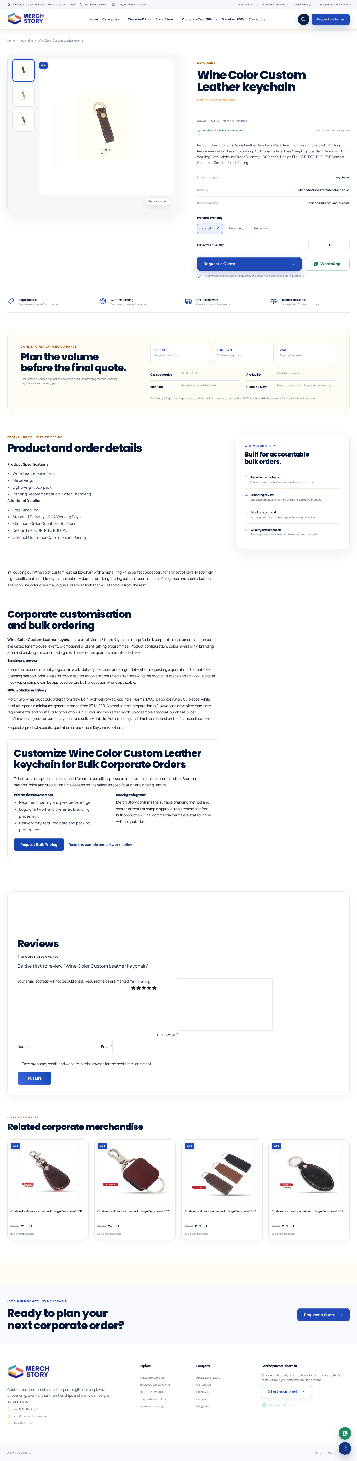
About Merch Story (208, 1377)
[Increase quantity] (343, 245)
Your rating (141, 981)
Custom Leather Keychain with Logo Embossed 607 (133, 1211)
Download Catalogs (152, 1406)
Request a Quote (219, 264)
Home (93, 19)
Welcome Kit (137, 19)
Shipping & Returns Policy (335, 4)
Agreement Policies (273, 4)
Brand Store (164, 19)
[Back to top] (345, 1448)
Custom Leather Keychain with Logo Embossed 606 (220, 1211)
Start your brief (282, 1391)
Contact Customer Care (34, 537)
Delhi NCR (202, 1392)
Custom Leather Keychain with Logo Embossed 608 (46, 1211)
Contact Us (246, 4)
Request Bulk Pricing (38, 844)
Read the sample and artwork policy (100, 844)
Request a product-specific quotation (38, 727)
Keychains (26, 40)
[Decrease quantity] (314, 245)
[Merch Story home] (26, 19)
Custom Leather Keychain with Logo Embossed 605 (307, 1211)
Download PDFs (233, 19)
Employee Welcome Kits (155, 1385)
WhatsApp (330, 264)
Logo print (207, 228)
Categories (110, 19)
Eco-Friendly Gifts (151, 1392)
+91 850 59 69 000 (96, 4)
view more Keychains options (99, 727)
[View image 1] (23, 70)
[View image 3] (23, 120)
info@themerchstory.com (132, 4)
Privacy (319, 1453)
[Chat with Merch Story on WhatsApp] (345, 1433)
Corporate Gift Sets (152, 1377)
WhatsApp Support (282, 1405)
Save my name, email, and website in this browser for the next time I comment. (87, 1063)
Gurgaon (201, 1399)
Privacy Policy (302, 4)
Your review (167, 1034)
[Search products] (303, 19)
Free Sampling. (26, 510)
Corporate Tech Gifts (197, 19)
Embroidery (236, 228)
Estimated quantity (210, 245)
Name (24, 1046)
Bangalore (202, 1406)
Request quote (327, 19)
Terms (331, 1453)
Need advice (260, 228)
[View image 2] (23, 95)
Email (106, 1046)
